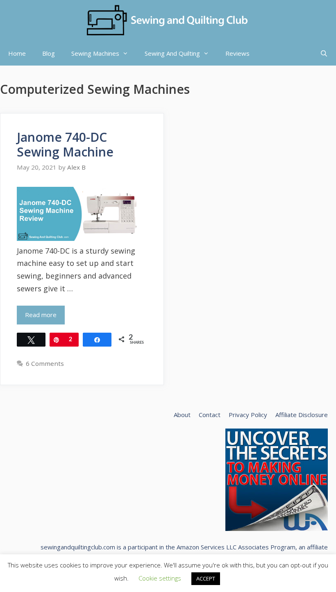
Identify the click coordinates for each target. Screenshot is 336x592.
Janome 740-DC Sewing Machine (65, 144)
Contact (209, 415)
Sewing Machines (95, 53)
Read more (41, 315)
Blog (48, 53)
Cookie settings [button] (159, 578)
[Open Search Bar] (324, 53)
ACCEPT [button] (205, 578)
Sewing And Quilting (172, 53)
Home (17, 53)
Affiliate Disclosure (301, 415)
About (182, 415)
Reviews (237, 53)
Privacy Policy (248, 415)
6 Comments (45, 363)
